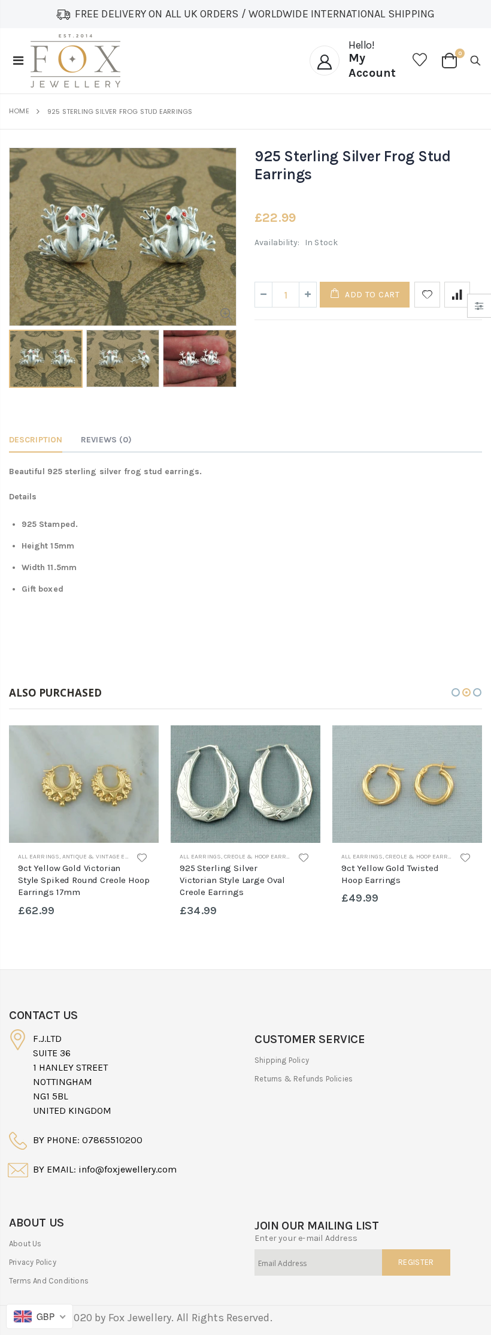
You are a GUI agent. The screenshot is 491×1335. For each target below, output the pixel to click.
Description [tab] (35, 440)
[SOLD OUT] (139, 745)
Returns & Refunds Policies (303, 1078)
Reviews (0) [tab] (106, 440)
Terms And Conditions (49, 1280)
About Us (25, 1243)
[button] (455, 692)
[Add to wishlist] (427, 295)
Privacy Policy (32, 1262)
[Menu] (18, 61)
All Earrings (38, 856)
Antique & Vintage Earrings (106, 856)
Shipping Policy (281, 1060)
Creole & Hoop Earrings (262, 856)
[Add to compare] (457, 295)
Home (19, 111)
